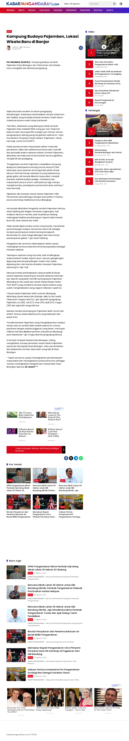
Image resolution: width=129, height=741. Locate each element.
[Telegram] (76, 458)
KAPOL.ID (15, 47)
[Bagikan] (81, 48)
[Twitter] (71, 458)
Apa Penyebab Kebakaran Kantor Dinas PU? (107, 91)
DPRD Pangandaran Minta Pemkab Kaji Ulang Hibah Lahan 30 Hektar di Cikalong (18, 488)
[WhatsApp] (81, 458)
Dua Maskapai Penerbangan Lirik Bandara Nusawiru (108, 180)
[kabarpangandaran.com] (33, 3)
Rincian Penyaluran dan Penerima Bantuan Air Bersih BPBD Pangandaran (18, 514)
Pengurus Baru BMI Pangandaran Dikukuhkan (107, 141)
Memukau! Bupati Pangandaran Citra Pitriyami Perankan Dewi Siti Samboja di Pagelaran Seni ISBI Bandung (44, 514)
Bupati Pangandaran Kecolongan (104, 101)
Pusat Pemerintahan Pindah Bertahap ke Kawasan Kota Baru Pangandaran (107, 82)
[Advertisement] (64, 21)
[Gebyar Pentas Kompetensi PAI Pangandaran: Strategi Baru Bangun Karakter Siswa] (71, 501)
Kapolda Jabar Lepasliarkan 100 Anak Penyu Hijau (108, 170)
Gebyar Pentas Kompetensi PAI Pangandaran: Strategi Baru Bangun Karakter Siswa (69, 514)
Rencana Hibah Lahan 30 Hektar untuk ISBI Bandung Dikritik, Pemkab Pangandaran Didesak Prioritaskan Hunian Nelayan (44, 488)
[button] (114, 4)
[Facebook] (66, 458)
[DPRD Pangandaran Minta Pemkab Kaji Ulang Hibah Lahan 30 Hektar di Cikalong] (19, 475)
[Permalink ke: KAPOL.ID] (9, 48)
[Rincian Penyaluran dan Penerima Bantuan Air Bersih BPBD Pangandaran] (19, 501)
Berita (9, 31)
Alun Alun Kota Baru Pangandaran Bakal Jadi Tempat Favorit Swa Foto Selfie (106, 63)
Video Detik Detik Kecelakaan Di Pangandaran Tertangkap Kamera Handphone (108, 72)
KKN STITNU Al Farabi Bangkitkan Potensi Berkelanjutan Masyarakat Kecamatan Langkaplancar (107, 161)
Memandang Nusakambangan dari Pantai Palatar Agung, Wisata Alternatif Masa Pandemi (108, 151)
